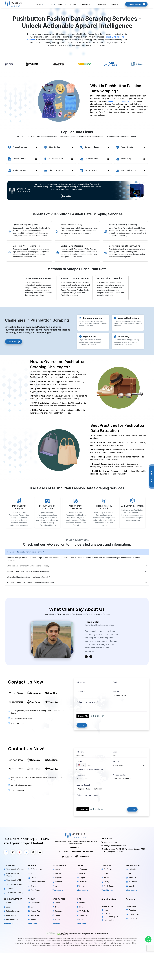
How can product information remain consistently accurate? (31, 582)
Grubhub (83, 869)
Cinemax (82, 919)
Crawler (9, 888)
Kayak (32, 907)
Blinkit (8, 903)
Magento (58, 877)
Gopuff (82, 877)
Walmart (58, 882)
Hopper (33, 919)
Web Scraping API (13, 880)
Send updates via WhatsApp (91, 769)
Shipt (106, 873)
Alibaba (58, 886)
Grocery (34, 877)
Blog (106, 910)
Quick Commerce (38, 882)
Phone (79, 761)
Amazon (58, 869)
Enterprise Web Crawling (12, 874)
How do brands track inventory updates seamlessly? (28, 571)
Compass (58, 911)
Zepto (8, 907)
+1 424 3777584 (17, 790)
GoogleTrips (35, 915)
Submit (82, 725)
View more (56, 890)
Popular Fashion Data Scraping (119, 101)
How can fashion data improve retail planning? (25, 552)
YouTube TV (84, 911)
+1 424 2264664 (17, 723)
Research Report (111, 917)
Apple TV (83, 915)
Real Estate (35, 890)
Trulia (57, 907)
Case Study (108, 913)
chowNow (83, 882)
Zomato (82, 886)
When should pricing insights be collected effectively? (28, 577)
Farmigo (107, 882)
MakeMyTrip (35, 911)
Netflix (82, 903)
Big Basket (108, 869)
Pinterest (132, 877)
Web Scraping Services (15, 869)
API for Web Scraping (14, 893)
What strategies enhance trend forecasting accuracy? (28, 566)
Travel (33, 886)
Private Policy (134, 914)
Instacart (82, 873)
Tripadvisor (34, 903)
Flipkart (58, 873)
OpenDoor (59, 915)
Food (33, 873)
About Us (132, 910)
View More (11, 342)
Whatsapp (133, 882)
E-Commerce (36, 869)
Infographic (108, 920)
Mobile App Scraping (14, 884)
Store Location (87, 4)
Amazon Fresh (11, 915)
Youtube (132, 886)
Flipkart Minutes (12, 919)
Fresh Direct (108, 886)
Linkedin (132, 869)
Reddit (131, 873)
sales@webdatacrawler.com (22, 718)
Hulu (81, 907)
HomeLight (59, 919)
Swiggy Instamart (12, 911)
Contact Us (66, 196)
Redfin (57, 903)
